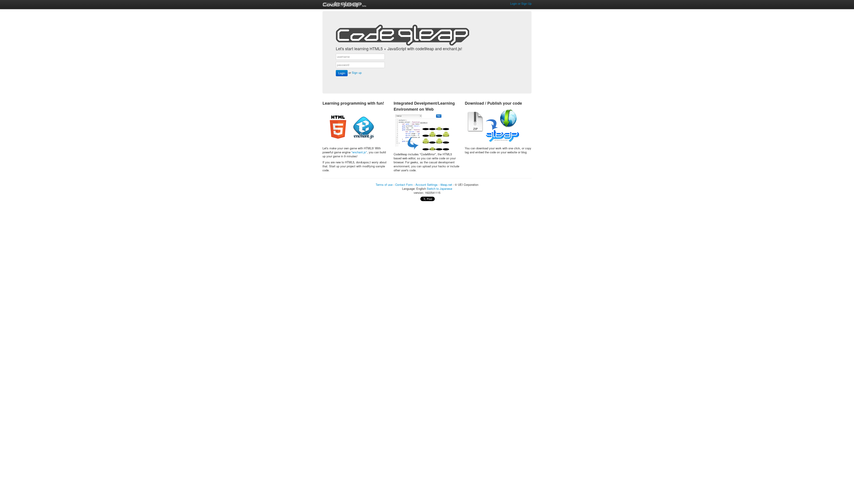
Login (341, 73)
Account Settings (426, 184)
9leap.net (446, 184)
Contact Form (404, 184)
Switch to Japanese (439, 188)
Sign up (357, 72)
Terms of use (384, 184)
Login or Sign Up (521, 3)
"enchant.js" (359, 152)
